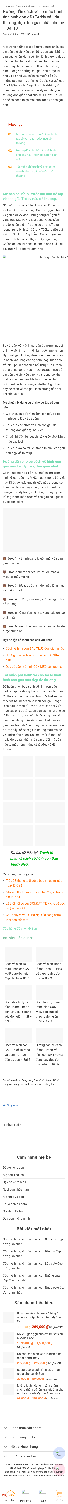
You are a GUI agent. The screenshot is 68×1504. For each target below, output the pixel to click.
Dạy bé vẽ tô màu (13, 6)
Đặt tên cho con (13, 1167)
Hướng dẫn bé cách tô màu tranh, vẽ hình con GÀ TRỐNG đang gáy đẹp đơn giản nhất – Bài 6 (49, 1054)
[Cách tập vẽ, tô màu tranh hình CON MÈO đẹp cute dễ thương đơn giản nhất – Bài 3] (49, 992)
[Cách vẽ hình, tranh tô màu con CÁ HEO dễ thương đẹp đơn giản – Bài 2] (49, 954)
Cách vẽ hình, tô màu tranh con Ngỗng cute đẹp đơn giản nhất (31, 1278)
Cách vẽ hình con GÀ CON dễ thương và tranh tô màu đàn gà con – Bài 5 (17, 1052)
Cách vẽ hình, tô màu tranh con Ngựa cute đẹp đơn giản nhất (34, 1290)
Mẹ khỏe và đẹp (13, 1197)
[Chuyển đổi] (6, 1428)
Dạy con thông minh (16, 1218)
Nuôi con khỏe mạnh (16, 1189)
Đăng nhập (12, 1105)
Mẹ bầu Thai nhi (14, 1175)
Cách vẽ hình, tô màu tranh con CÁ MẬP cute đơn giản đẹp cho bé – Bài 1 (17, 971)
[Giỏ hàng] (60, 1494)
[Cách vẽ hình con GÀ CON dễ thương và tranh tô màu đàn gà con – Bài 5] (18, 1035)
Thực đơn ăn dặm (15, 1204)
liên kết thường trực (45, 1084)
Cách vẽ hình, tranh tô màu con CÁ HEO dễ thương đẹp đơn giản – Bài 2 (49, 971)
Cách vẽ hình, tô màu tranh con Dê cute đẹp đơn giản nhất (32, 1254)
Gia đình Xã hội (13, 1211)
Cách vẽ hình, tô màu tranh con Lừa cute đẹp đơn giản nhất (33, 1266)
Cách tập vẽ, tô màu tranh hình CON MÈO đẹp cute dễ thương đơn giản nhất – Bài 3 (49, 1011)
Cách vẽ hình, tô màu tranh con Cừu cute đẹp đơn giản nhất (33, 1241)
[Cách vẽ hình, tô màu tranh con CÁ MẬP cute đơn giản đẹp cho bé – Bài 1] (18, 954)
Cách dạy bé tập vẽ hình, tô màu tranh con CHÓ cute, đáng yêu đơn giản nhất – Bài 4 (18, 1011)
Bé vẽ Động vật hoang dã (39, 6)
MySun (36, 34)
